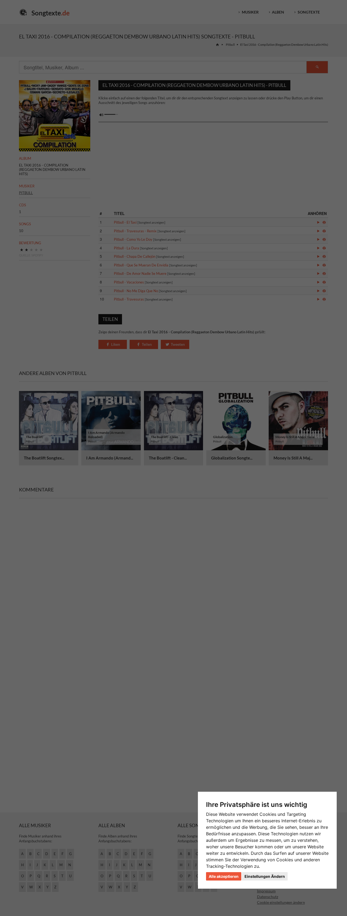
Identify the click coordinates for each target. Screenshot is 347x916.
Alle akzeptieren (224, 876)
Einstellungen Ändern (265, 876)
